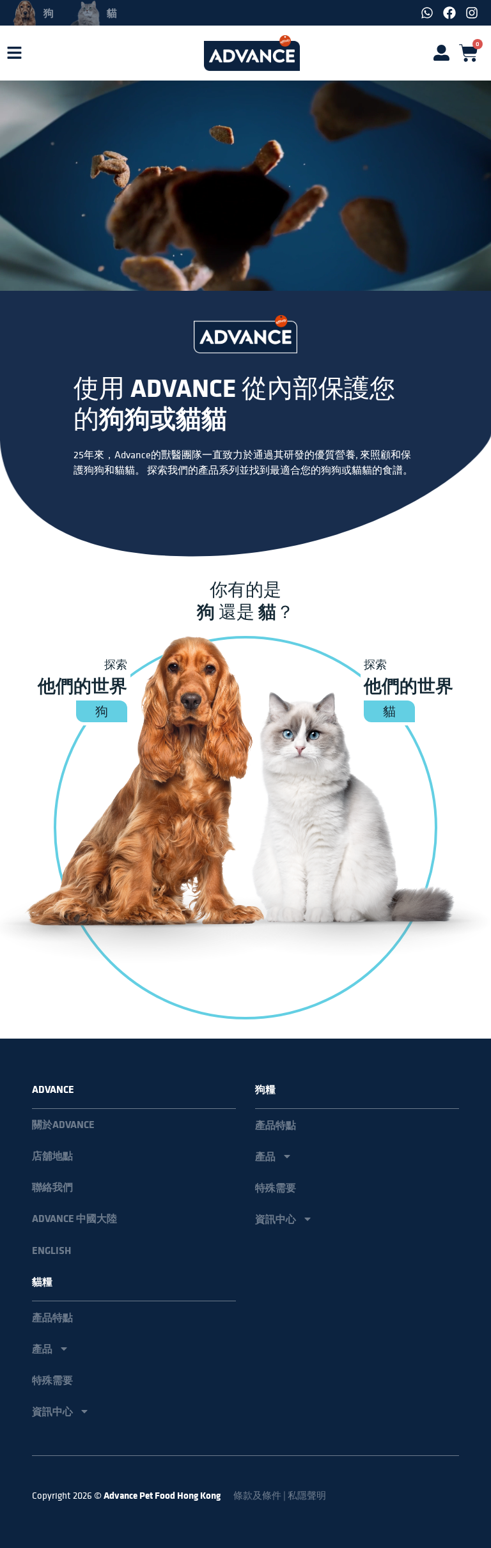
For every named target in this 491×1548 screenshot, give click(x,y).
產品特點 (275, 1124)
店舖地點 (52, 1156)
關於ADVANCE (63, 1124)
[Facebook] (449, 12)
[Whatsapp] (427, 12)
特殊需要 (275, 1187)
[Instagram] (471, 12)
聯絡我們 (52, 1187)
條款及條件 (257, 1495)
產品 (265, 1156)
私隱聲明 (307, 1495)
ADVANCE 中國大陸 (74, 1218)
